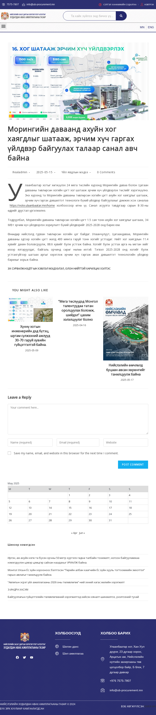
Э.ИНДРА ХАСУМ (18, 589)
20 (30, 514)
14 (50, 507)
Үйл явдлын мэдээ (75, 172)
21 (50, 514)
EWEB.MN (150, 706)
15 (70, 507)
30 (90, 520)
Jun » (82, 533)
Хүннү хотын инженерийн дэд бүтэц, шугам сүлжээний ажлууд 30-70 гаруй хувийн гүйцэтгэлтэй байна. (30, 335)
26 (10, 520)
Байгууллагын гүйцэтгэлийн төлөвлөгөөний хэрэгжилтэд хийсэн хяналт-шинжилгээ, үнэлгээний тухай (73, 597)
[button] (3, 26)
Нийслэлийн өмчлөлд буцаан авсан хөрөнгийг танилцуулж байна (125, 369)
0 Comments (106, 172)
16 (90, 507)
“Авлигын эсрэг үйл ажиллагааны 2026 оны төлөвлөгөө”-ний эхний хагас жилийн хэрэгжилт (66, 582)
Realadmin (19, 172)
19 (10, 514)
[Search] (121, 15)
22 (70, 514)
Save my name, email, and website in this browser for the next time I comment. (66, 453)
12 (10, 507)
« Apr (74, 533)
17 (110, 507)
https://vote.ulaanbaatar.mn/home (32, 205)
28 (50, 520)
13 (30, 507)
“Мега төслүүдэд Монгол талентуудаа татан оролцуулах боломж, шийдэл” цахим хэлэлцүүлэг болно (78, 310)
